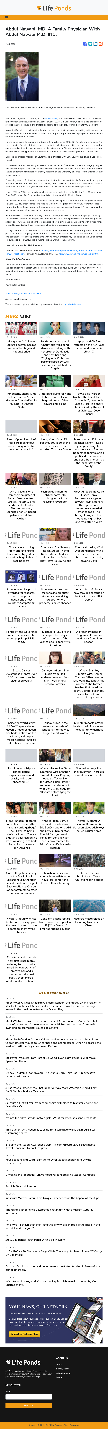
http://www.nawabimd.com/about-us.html (78, 254)
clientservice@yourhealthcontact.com (23, 293)
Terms (59, 1364)
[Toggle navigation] (6, 17)
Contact (60, 1377)
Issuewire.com (51, 118)
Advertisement (63, 1373)
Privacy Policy (62, 1368)
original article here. (72, 304)
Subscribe (28, 1405)
